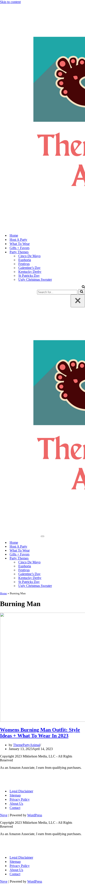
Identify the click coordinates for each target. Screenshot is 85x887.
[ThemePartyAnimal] (42, 117)
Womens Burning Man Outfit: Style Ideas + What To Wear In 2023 (40, 732)
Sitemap (15, 795)
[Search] (83, 287)
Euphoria (24, 260)
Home (14, 235)
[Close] (78, 300)
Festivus (24, 264)
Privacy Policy (20, 799)
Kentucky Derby (29, 271)
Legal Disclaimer (21, 791)
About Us (16, 803)
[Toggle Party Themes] (83, 558)
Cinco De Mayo (29, 256)
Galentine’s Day (29, 268)
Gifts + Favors (19, 248)
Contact (15, 808)
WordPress (34, 815)
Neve (3, 815)
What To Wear (20, 244)
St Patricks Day (29, 275)
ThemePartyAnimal (26, 745)
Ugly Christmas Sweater (35, 279)
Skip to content (10, 2)
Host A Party (18, 239)
